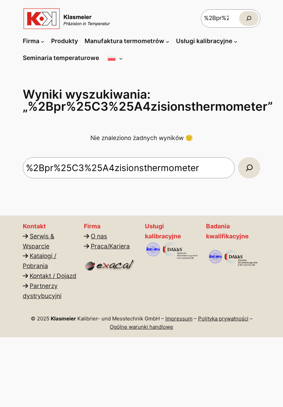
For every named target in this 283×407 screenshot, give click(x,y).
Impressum (179, 318)
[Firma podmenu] (43, 41)
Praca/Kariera (110, 246)
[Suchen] (248, 18)
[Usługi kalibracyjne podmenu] (235, 41)
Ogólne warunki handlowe (141, 327)
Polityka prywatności (223, 318)
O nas (99, 236)
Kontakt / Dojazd (53, 275)
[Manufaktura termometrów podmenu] (167, 41)
